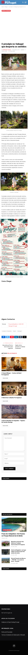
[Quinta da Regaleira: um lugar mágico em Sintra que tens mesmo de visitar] (6, 552)
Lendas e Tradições (6, 10)
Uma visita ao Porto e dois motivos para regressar (7, 347)
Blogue (6, 6)
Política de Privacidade (6, 632)
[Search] (23, 2)
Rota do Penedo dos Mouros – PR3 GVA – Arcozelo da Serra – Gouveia (18, 560)
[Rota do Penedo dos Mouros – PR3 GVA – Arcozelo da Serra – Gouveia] (6, 560)
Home (2, 6)
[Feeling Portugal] (8, 2)
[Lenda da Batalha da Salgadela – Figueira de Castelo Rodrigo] (14, 412)
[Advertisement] (14, 27)
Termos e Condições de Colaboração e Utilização (13, 634)
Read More (5, 378)
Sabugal (19, 331)
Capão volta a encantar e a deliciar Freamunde (20, 347)
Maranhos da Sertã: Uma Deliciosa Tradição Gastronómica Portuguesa (18, 543)
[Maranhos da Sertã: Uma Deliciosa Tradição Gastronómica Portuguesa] (6, 543)
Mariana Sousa (7, 49)
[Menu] (26, 2)
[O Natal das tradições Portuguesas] (14, 389)
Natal (14, 331)
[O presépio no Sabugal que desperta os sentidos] (14, 70)
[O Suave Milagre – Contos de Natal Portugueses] (14, 364)
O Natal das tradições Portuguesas (11, 397)
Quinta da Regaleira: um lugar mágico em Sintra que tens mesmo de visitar (18, 551)
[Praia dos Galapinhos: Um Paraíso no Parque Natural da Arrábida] (14, 525)
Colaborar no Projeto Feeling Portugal (10, 622)
